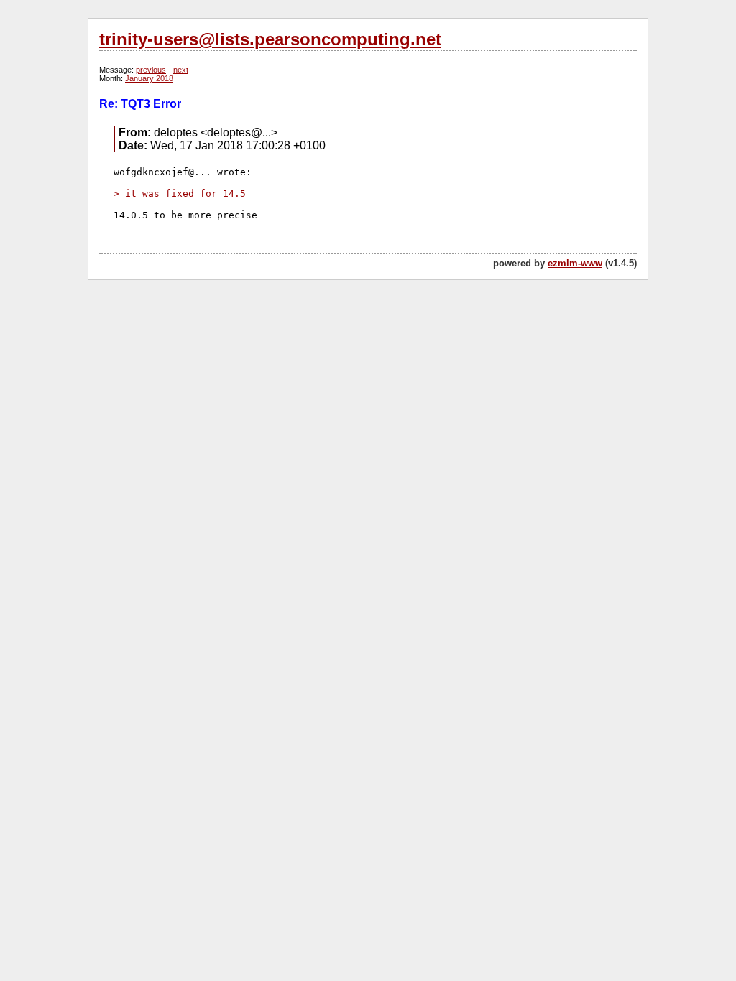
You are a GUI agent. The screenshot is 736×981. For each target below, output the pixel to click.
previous (151, 69)
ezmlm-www (575, 263)
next (180, 69)
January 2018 (149, 78)
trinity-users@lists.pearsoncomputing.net (270, 39)
